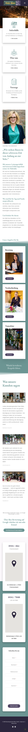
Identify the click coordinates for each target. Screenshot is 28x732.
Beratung (9, 250)
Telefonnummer (14, 671)
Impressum (22, 721)
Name (14, 657)
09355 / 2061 (14, 546)
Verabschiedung (11, 288)
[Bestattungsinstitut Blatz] (11, 3)
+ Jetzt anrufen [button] (14, 38)
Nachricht (14, 685)
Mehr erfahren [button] (9, 278)
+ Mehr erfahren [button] (14, 68)
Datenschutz (14, 723)
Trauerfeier (9, 326)
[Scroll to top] (25, 729)
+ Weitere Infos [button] (14, 97)
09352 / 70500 (14, 597)
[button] (24, 3)
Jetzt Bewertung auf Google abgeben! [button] (14, 530)
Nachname (14, 664)
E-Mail (14, 678)
